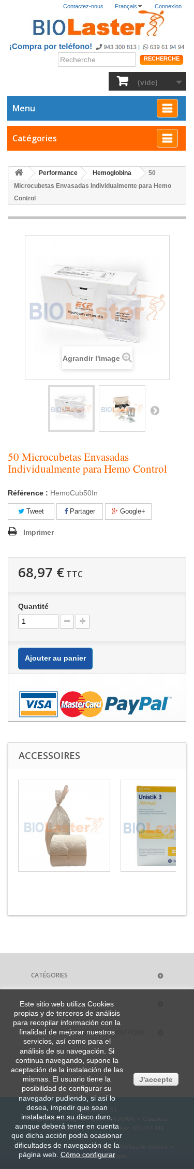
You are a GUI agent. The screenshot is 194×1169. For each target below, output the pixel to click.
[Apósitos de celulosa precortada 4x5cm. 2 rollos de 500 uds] (64, 826)
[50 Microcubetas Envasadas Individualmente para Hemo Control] (71, 408)
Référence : (28, 493)
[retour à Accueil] (18, 173)
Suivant (155, 410)
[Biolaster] (97, 23)
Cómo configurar (88, 1154)
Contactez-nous (83, 6)
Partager (81, 511)
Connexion (168, 6)
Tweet (34, 511)
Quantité (33, 606)
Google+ (131, 511)
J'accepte (156, 1079)
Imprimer (38, 532)
